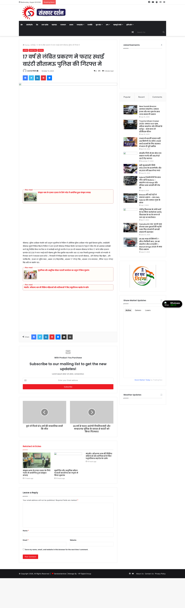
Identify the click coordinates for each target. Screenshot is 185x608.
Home (26, 45)
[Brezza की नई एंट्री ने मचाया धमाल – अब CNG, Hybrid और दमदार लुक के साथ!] (130, 198)
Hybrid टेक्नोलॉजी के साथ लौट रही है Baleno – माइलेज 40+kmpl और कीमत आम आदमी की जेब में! (150, 182)
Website (73, 540)
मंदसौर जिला (33, 50)
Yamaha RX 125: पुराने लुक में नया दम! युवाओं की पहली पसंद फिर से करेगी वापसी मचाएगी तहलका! (150, 228)
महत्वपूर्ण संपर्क (117, 25)
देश (37, 25)
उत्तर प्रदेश (45, 25)
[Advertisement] (68, 164)
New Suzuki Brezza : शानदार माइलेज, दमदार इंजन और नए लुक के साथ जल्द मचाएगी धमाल (149, 110)
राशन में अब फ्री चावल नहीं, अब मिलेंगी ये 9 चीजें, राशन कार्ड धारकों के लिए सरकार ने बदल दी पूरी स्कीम (150, 142)
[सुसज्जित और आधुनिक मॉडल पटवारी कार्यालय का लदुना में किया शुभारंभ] (68, 460)
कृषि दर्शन (129, 25)
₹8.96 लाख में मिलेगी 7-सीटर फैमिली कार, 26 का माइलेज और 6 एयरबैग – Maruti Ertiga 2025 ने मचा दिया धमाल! (150, 244)
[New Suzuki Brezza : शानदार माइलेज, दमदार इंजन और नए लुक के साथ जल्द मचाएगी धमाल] (130, 110)
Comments (157, 97)
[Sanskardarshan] (44, 13)
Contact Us (149, 574)
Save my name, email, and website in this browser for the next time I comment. (56, 549)
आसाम (71, 25)
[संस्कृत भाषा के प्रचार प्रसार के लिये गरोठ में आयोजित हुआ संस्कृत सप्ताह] (36, 460)
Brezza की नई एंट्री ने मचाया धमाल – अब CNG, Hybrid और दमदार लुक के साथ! (149, 198)
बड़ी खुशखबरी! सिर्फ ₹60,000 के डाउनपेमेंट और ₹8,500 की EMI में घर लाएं (150, 168)
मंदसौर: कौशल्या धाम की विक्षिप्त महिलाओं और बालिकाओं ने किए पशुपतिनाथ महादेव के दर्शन (56, 287)
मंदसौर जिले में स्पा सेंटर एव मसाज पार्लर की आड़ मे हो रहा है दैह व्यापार (150, 156)
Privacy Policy (160, 574)
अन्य (107, 25)
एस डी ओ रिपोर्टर (31, 71)
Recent (141, 97)
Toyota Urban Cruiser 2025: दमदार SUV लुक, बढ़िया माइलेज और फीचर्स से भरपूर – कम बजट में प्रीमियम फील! (150, 126)
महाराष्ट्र (54, 25)
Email (26, 540)
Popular (127, 97)
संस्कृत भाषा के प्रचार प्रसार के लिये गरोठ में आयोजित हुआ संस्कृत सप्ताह (64, 192)
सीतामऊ (40, 50)
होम (22, 25)
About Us (140, 574)
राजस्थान (63, 25)
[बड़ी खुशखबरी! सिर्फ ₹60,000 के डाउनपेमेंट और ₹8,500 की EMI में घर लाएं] (130, 168)
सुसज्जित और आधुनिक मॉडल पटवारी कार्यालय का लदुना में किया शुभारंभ (63, 270)
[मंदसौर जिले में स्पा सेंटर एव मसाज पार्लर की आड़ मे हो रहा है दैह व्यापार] (130, 156)
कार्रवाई (33, 45)
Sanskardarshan (60, 574)
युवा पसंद (98, 25)
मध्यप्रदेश (80, 25)
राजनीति (89, 25)
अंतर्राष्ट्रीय (29, 25)
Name (26, 531)
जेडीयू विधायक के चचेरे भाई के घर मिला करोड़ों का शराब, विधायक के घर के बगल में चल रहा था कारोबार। (150, 213)
